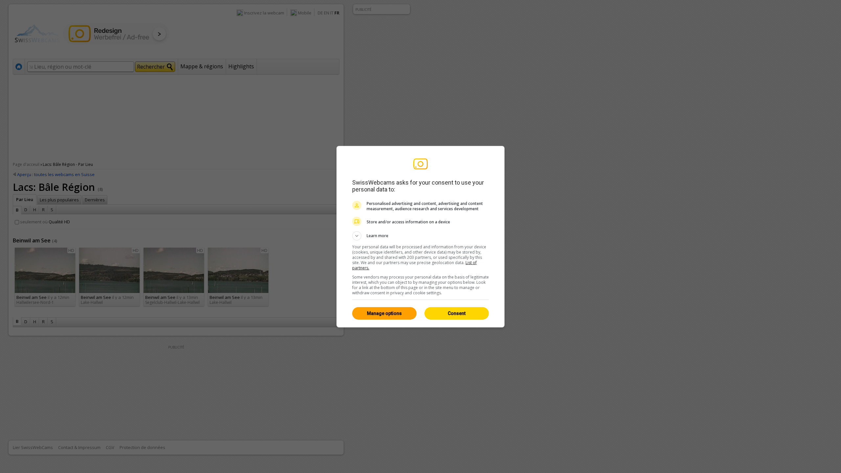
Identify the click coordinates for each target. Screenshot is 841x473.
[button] (420, 235)
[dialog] (420, 236)
